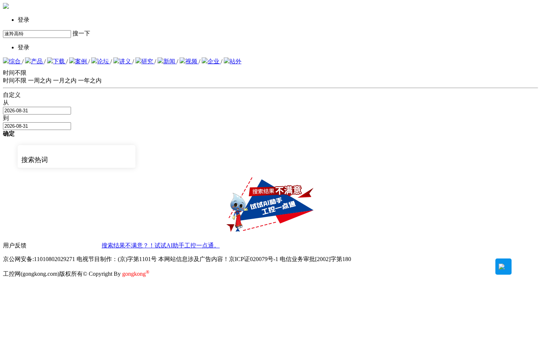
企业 (214, 61)
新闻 (170, 61)
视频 (192, 61)
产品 (37, 61)
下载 (59, 61)
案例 (81, 61)
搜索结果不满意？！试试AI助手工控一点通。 (161, 245)
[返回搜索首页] (6, 7)
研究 (148, 61)
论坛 (103, 61)
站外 (235, 61)
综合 (15, 61)
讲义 (125, 61)
